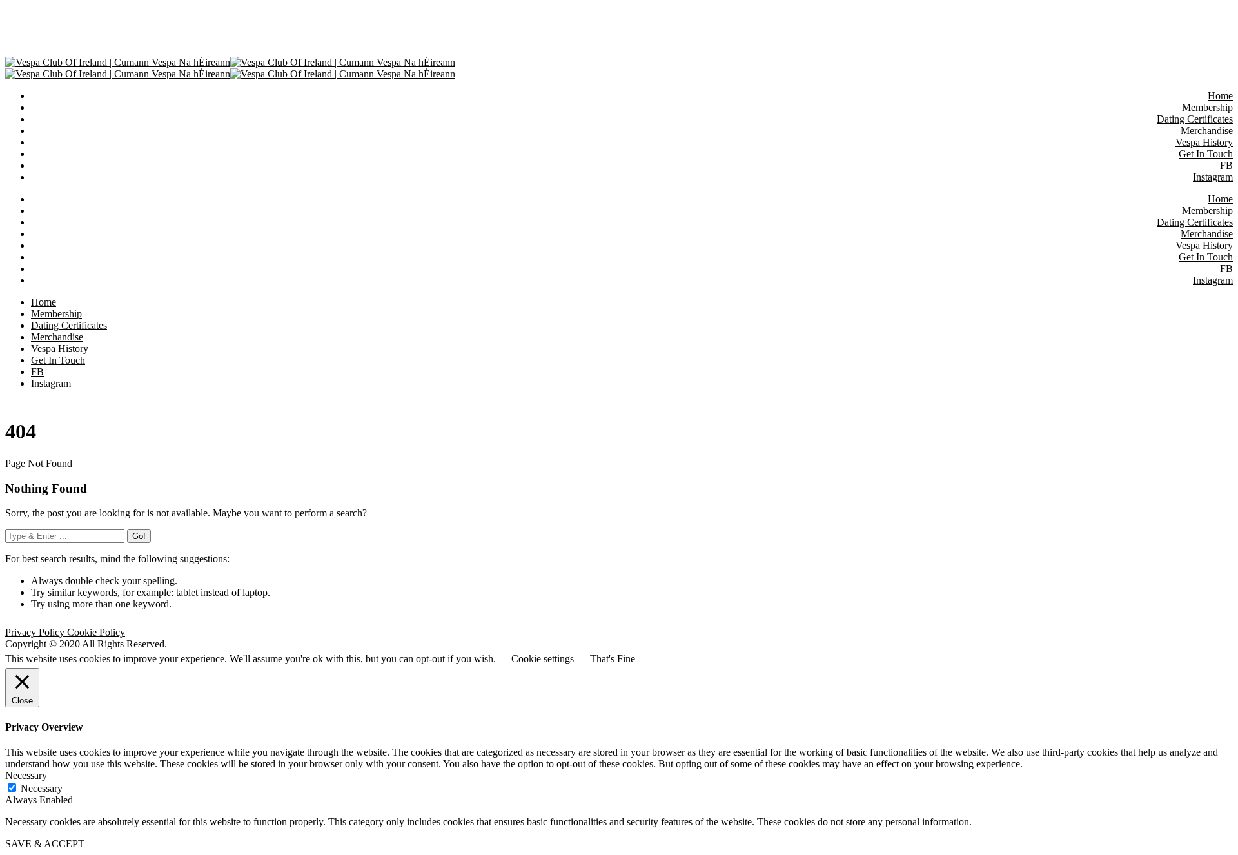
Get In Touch (1206, 256)
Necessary (42, 788)
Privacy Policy (36, 632)
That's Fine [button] (612, 658)
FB (1226, 268)
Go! (139, 536)
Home (1220, 198)
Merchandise (1207, 233)
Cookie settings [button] (542, 658)
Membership (1207, 210)
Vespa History (1204, 245)
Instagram (1213, 280)
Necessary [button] (26, 775)
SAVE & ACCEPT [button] (44, 843)
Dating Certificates (1195, 222)
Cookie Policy (96, 632)
